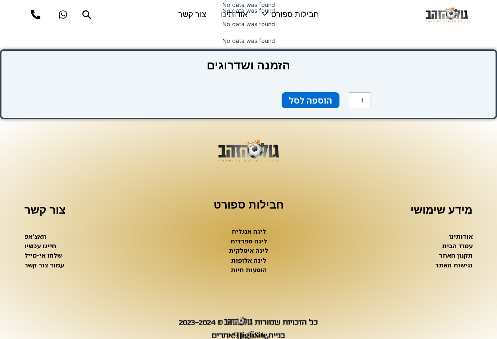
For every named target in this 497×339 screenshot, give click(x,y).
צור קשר (192, 14)
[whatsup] (63, 14)
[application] (266, 14)
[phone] (35, 14)
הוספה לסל (310, 100)
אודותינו (234, 14)
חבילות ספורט (295, 14)
